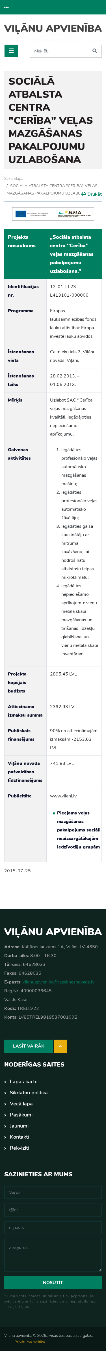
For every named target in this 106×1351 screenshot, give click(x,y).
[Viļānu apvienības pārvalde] (53, 32)
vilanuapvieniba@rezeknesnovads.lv (58, 982)
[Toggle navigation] (11, 51)
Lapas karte (24, 1081)
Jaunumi (19, 1125)
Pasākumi (21, 1114)
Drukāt (94, 194)
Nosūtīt (53, 1283)
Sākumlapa (13, 178)
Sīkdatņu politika (29, 1092)
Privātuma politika (29, 1342)
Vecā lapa (21, 1103)
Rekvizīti (19, 1148)
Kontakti (19, 1136)
